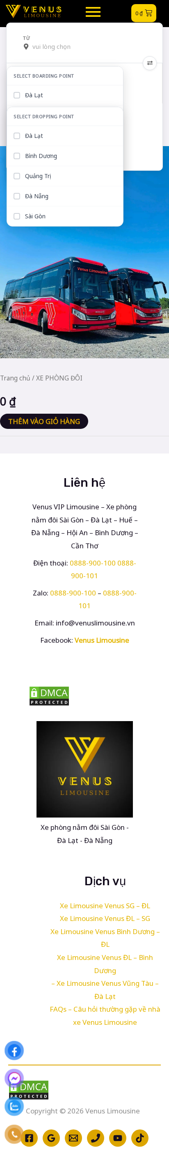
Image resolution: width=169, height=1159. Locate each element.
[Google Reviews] (51, 1138)
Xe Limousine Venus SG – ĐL (105, 905)
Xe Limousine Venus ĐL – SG (105, 918)
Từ (26, 38)
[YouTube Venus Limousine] (117, 1138)
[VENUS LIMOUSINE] (34, 11)
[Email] (73, 1138)
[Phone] (95, 1138)
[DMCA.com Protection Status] (84, 696)
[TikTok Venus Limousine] (139, 1138)
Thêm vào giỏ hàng (44, 421)
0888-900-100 (93, 563)
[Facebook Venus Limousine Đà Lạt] (29, 1138)
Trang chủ (15, 378)
